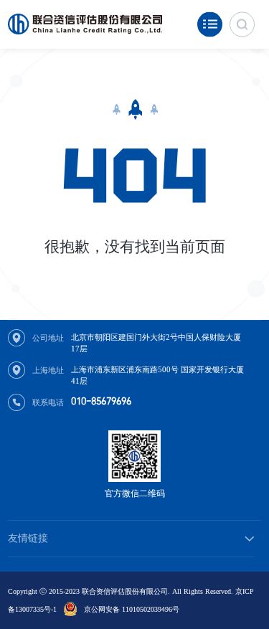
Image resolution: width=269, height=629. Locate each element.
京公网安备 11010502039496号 (131, 609)
